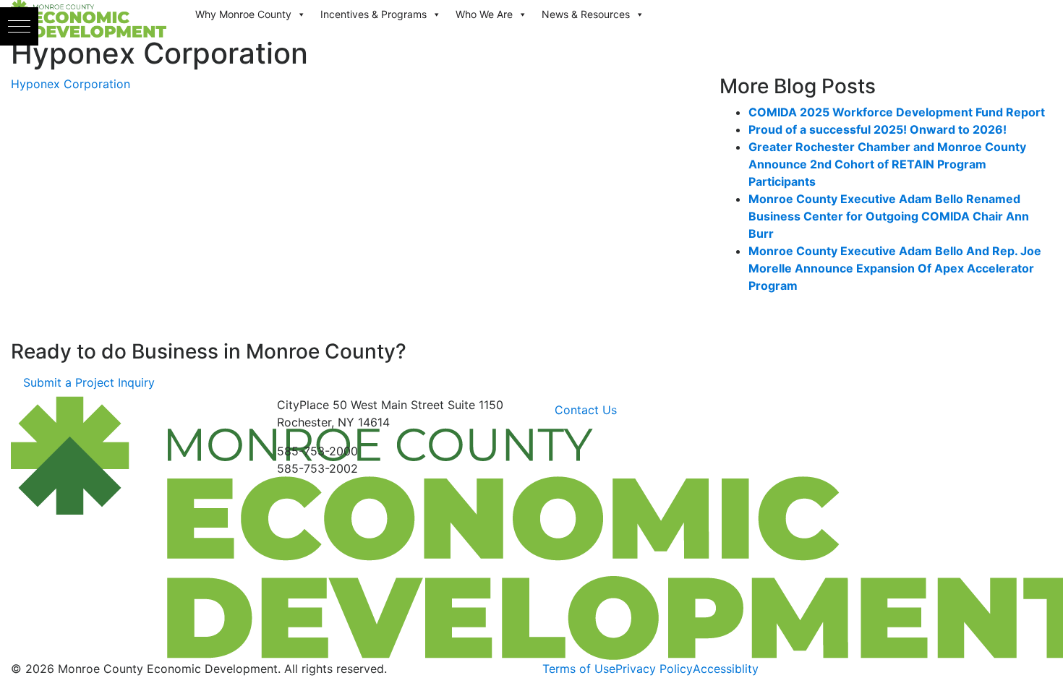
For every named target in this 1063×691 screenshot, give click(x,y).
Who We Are (484, 14)
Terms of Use (578, 668)
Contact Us (586, 410)
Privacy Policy (654, 668)
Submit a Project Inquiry (89, 382)
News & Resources (586, 14)
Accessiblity (726, 668)
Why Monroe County (243, 14)
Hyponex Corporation (70, 84)
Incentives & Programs (373, 14)
